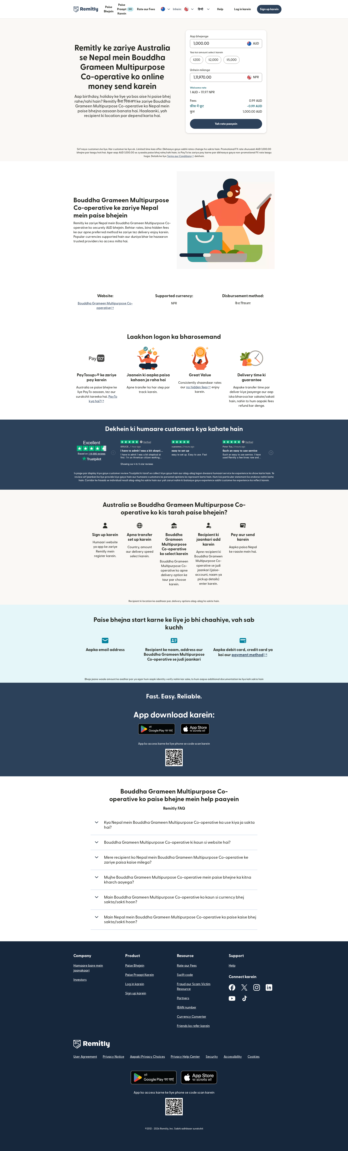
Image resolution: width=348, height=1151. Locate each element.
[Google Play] (156, 729)
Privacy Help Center (185, 1056)
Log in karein (242, 9)
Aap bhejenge (199, 36)
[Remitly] (86, 9)
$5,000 (232, 59)
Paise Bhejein (108, 9)
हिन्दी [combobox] (200, 9)
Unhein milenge (200, 70)
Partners (183, 998)
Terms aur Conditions (180, 156)
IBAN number (186, 1007)
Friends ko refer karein (193, 1025)
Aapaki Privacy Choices (147, 1056)
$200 (196, 59)
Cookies (254, 1056)
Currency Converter (191, 1016)
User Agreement (85, 1056)
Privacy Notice (113, 1056)
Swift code (185, 974)
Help (220, 9)
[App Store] (195, 729)
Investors (80, 979)
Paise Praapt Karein (124, 9)
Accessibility (233, 1056)
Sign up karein (269, 9)
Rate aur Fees (146, 9)
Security (212, 1056)
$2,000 (213, 59)
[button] (165, 9)
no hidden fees (198, 387)
